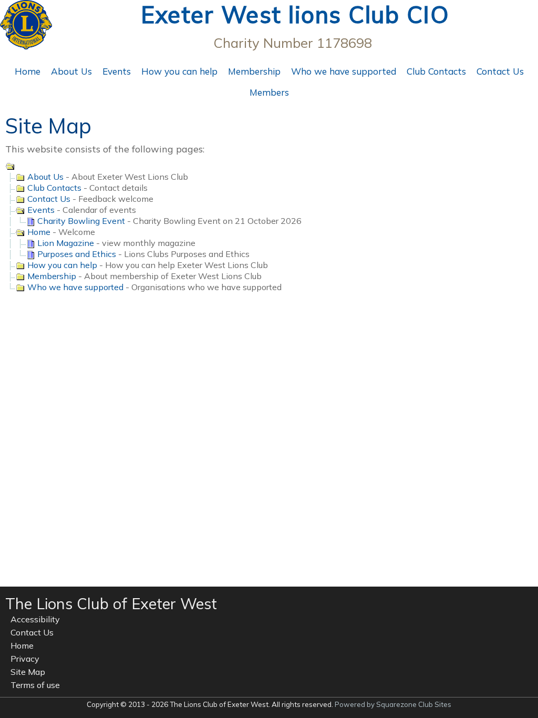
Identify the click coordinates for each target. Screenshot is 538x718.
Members (269, 92)
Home (27, 71)
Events (116, 71)
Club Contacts (436, 71)
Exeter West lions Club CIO (295, 14)
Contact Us (500, 71)
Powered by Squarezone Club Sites (393, 704)
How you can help (179, 71)
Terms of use (35, 685)
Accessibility (35, 619)
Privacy (25, 658)
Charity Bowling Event (80, 221)
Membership (254, 71)
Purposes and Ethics (75, 254)
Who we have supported (343, 71)
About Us (71, 71)
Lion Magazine (64, 243)
